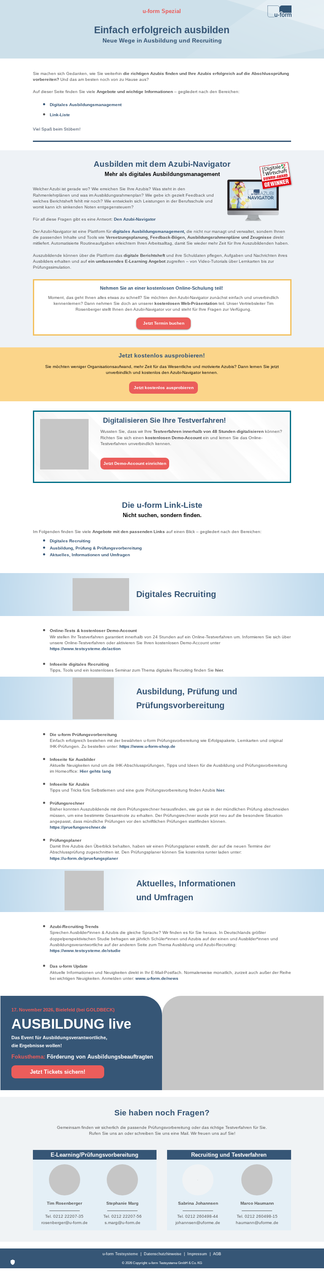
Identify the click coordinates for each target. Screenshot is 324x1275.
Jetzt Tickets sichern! (57, 1072)
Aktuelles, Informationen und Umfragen (90, 554)
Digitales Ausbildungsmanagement (86, 104)
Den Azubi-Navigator (135, 219)
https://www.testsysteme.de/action (85, 648)
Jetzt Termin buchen (163, 323)
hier (219, 670)
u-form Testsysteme (120, 1254)
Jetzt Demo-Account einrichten (134, 463)
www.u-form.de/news (156, 978)
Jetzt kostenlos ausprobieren (164, 387)
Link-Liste (60, 114)
